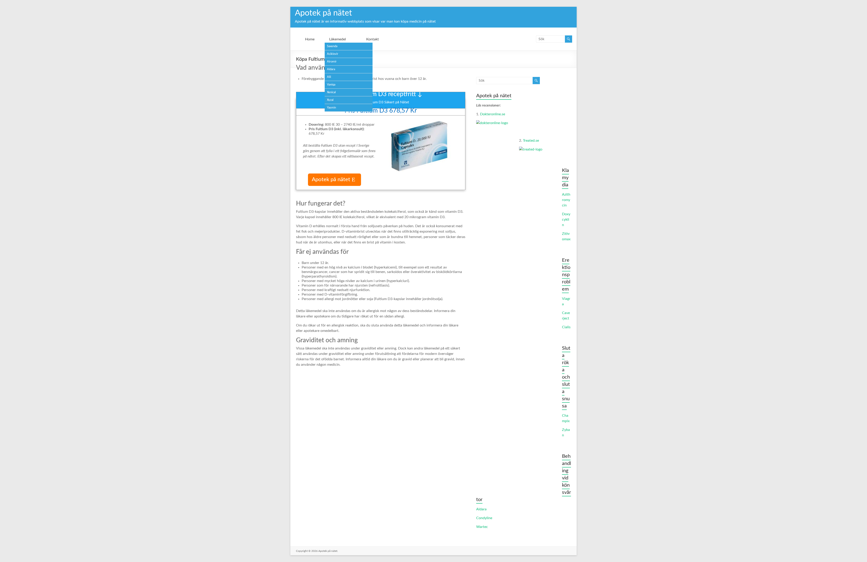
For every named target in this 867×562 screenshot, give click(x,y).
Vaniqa (331, 84)
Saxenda (332, 46)
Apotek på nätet (323, 13)
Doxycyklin (566, 219)
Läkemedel (337, 39)
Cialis (566, 327)
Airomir (332, 61)
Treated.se (531, 140)
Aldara (331, 69)
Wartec (482, 527)
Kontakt (372, 39)
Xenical (331, 92)
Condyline (484, 518)
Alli (329, 77)
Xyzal (330, 100)
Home (310, 39)
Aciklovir (332, 54)
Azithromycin (566, 200)
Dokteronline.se (492, 114)
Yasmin (331, 107)
